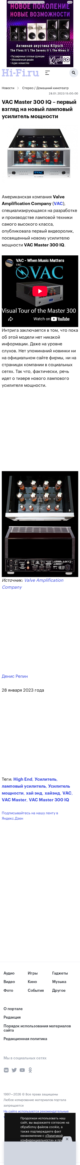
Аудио (9, 973)
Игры (33, 973)
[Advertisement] (35, 433)
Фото (8, 990)
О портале (13, 1009)
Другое (59, 990)
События (36, 990)
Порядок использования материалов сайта (37, 1028)
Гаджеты (60, 973)
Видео (9, 982)
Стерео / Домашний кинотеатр (45, 88)
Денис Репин (15, 676)
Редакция (12, 1017)
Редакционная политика (25, 1039)
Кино (32, 982)
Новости (8, 88)
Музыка (59, 982)
